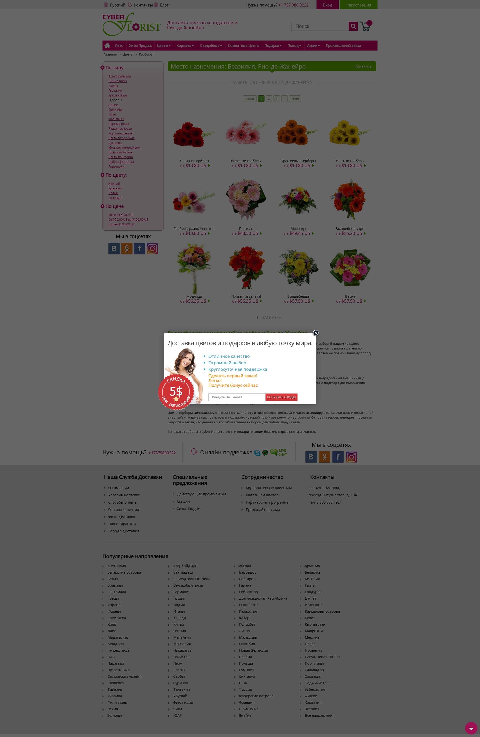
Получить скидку (281, 397)
